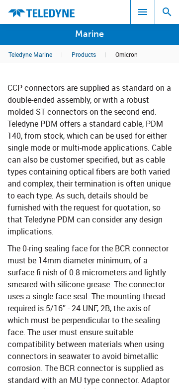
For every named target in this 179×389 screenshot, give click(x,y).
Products (84, 54)
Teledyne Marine (30, 54)
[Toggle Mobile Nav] (142, 12)
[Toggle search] (167, 12)
